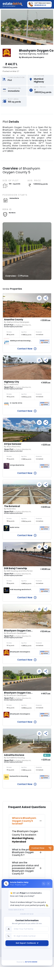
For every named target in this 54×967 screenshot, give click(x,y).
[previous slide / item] (3, 27)
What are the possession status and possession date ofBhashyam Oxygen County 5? (25, 868)
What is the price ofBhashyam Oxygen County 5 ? (23, 852)
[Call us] (44, 884)
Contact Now (37, 848)
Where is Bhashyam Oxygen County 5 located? (24, 820)
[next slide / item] (51, 27)
